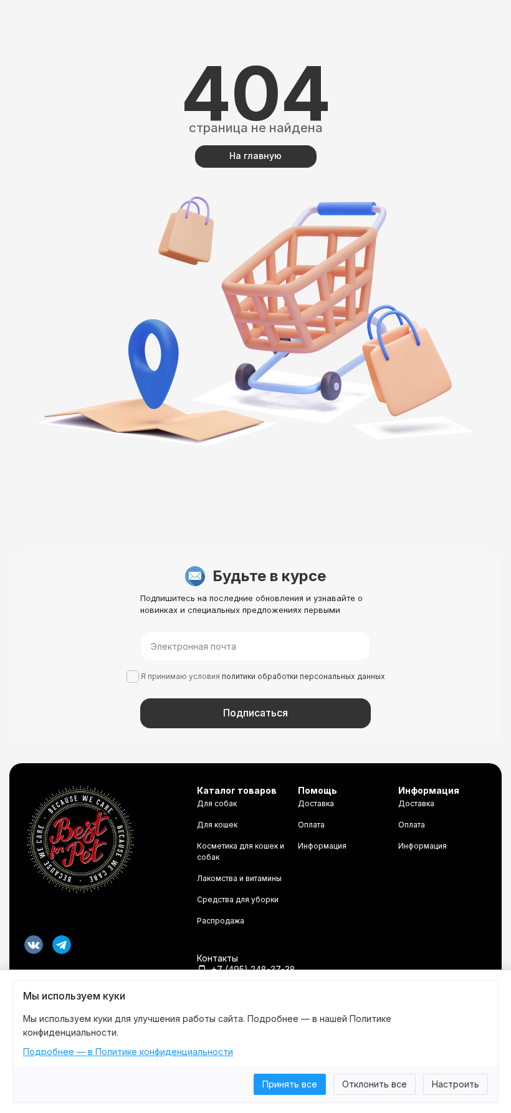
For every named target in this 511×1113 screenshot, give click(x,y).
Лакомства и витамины (239, 878)
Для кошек (217, 824)
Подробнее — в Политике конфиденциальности (128, 1051)
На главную (255, 155)
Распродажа (220, 920)
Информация (322, 845)
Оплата (311, 824)
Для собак (217, 803)
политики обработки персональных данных (303, 676)
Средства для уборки (238, 899)
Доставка (316, 803)
